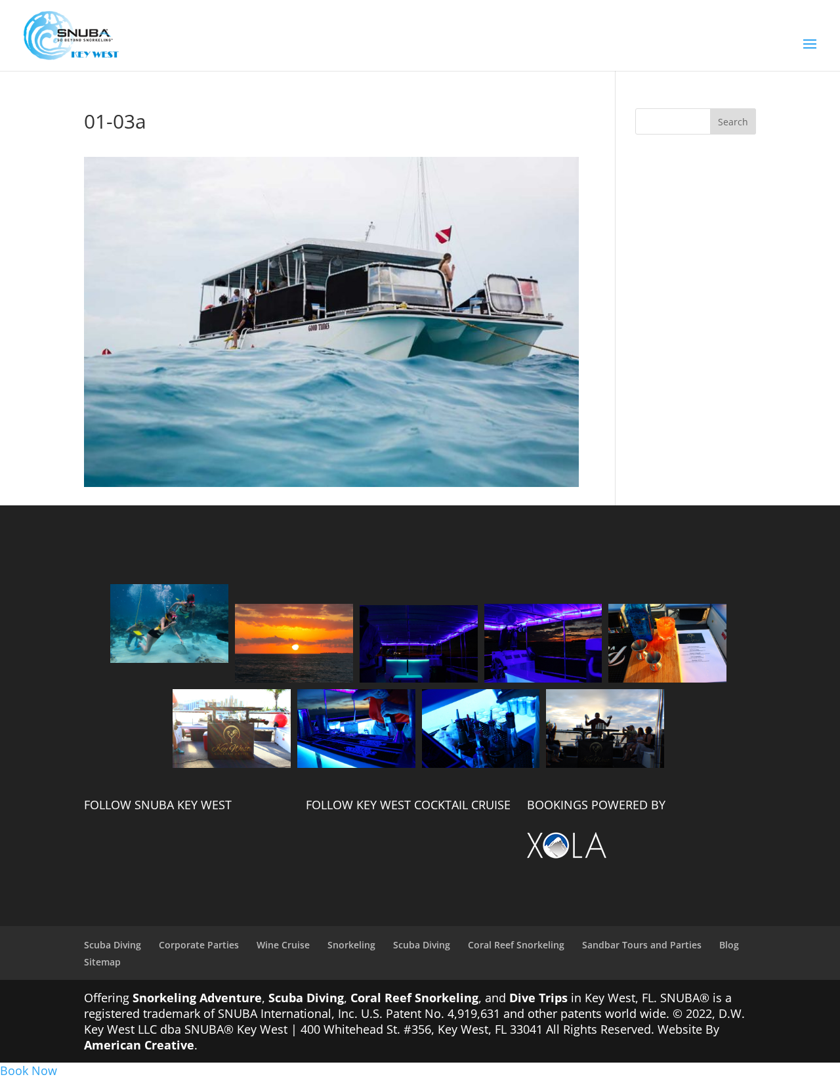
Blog (729, 945)
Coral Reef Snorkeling (516, 945)
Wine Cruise (283, 945)
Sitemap (102, 962)
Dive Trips (538, 997)
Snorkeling (351, 945)
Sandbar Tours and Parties (642, 945)
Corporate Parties (199, 945)
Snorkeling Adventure (197, 997)
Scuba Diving (112, 945)
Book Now (28, 1070)
